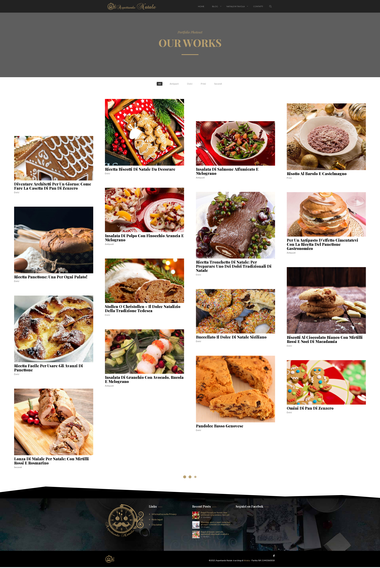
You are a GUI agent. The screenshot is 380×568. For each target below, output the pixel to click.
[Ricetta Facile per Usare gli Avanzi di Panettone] (53, 329)
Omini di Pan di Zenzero (310, 408)
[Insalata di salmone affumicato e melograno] (235, 143)
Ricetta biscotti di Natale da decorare (140, 169)
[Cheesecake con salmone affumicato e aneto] (144, 422)
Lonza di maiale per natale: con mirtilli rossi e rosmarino (51, 460)
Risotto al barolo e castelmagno (317, 173)
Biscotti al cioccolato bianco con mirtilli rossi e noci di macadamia (325, 339)
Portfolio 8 (115, 541)
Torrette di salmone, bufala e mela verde (234, 492)
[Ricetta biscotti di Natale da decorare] (144, 132)
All (159, 83)
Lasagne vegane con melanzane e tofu (323, 497)
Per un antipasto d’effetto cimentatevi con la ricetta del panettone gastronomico (322, 244)
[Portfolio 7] (53, 504)
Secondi (218, 83)
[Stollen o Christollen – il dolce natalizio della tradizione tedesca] (144, 281)
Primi (203, 83)
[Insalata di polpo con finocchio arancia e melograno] (144, 210)
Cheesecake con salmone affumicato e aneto (141, 450)
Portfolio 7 (24, 529)
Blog (215, 6)
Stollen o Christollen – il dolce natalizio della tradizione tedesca (142, 308)
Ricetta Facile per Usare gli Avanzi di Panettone (48, 367)
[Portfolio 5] (326, 538)
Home (201, 6)
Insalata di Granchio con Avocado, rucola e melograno (144, 379)
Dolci (189, 83)
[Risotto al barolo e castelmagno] (326, 136)
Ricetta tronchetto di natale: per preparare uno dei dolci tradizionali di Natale (233, 266)
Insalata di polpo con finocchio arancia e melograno (144, 237)
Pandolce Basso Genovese (219, 425)
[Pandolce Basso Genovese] (235, 389)
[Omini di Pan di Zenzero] (326, 382)
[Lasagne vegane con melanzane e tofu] (326, 460)
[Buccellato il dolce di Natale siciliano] (235, 311)
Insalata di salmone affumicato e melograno (227, 171)
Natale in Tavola (236, 6)
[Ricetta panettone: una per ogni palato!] (53, 240)
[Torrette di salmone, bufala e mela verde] (235, 467)
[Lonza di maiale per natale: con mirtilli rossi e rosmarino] (53, 422)
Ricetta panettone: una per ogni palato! (50, 276)
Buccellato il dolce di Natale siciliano (231, 337)
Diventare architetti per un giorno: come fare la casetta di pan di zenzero (52, 186)
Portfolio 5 (296, 563)
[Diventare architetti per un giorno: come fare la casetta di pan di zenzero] (53, 158)
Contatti (258, 6)
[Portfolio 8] (144, 504)
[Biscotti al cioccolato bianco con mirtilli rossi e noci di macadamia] (326, 300)
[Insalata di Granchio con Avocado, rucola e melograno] (144, 351)
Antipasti (174, 83)
